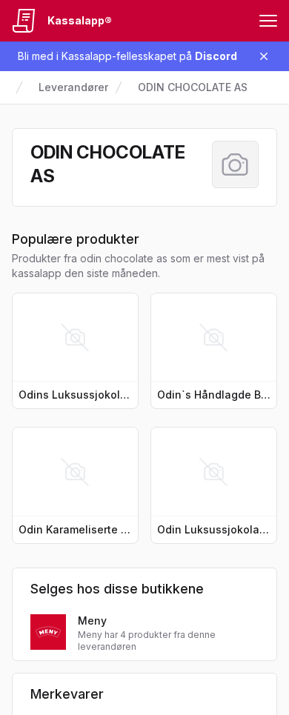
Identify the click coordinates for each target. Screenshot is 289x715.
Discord (216, 56)
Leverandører (73, 87)
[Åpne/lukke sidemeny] (268, 20)
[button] (75, 351)
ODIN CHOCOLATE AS (193, 87)
